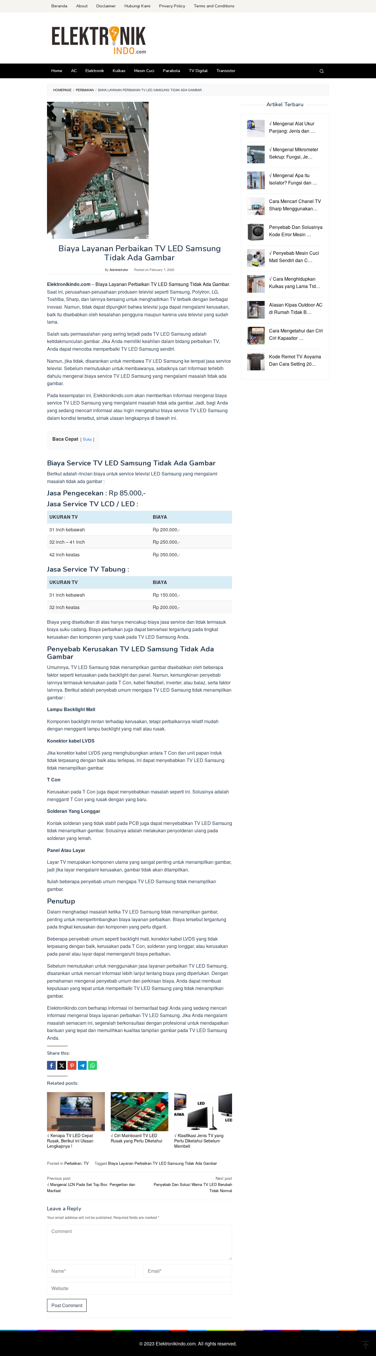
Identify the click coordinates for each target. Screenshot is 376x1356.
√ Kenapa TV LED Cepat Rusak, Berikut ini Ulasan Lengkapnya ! (70, 1140)
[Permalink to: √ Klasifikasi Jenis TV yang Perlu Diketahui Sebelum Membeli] (203, 1111)
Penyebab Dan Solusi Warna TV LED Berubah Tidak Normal (193, 1184)
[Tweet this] (61, 1065)
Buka (87, 439)
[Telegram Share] (82, 1065)
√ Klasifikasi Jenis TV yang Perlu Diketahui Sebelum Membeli (199, 1140)
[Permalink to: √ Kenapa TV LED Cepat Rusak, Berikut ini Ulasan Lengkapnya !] (76, 1111)
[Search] (321, 71)
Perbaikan (72, 1163)
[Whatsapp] (92, 1065)
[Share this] (51, 1065)
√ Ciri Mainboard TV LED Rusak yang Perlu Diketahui (136, 1138)
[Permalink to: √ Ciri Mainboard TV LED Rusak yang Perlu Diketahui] (140, 1111)
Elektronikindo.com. (177, 1343)
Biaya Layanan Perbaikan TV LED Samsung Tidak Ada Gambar (162, 284)
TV (86, 1163)
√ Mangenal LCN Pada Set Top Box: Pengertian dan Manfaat (91, 1184)
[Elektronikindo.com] (99, 39)
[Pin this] (72, 1065)
